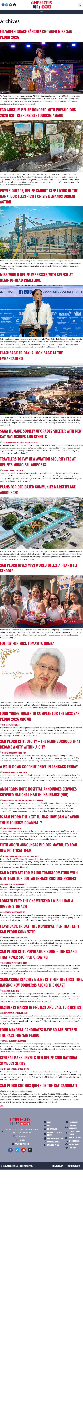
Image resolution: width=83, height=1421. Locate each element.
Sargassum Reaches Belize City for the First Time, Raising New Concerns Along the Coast (41, 982)
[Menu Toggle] (41, 11)
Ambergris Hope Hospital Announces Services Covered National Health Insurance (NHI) (38, 791)
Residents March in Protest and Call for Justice (40, 1007)
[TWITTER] (6, 4)
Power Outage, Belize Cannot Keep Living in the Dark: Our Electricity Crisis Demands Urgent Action (39, 196)
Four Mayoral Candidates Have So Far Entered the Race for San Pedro (38, 1032)
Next (3, 1106)
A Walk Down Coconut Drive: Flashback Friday (39, 766)
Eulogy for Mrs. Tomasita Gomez (27, 643)
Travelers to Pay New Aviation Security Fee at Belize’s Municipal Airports (38, 461)
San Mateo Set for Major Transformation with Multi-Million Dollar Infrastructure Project (39, 875)
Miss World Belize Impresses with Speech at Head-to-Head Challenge (36, 277)
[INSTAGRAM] (14, 4)
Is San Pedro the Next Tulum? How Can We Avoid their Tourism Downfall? (39, 819)
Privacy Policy (57, 1166)
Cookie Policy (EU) (73, 1166)
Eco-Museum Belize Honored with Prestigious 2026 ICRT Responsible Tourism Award (38, 112)
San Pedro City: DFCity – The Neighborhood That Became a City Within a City (40, 744)
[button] (79, 5)
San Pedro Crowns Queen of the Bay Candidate (38, 1085)
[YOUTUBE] (10, 4)
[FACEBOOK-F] (3, 4)
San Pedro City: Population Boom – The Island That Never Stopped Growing (38, 954)
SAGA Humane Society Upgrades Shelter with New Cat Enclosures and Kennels (40, 433)
